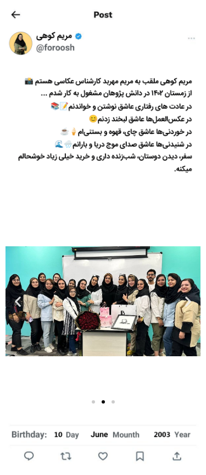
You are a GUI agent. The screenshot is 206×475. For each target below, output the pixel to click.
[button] (188, 301)
